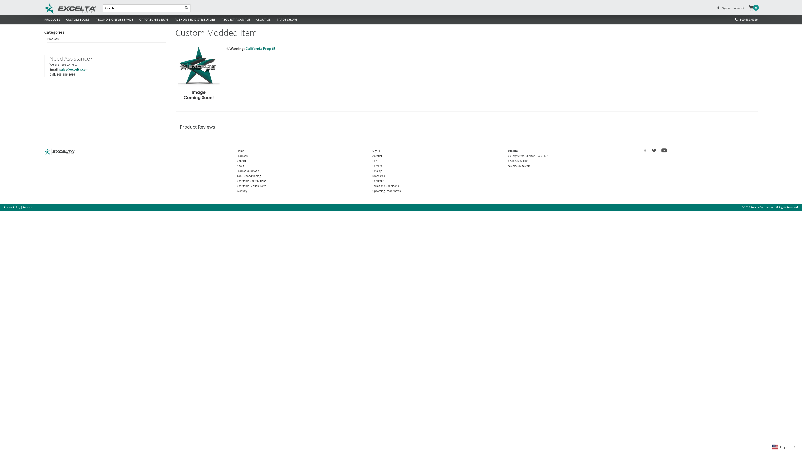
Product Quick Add (248, 171)
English (784, 447)
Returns (27, 207)
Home (240, 151)
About (240, 166)
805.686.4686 (749, 20)
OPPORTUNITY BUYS (154, 20)
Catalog (377, 171)
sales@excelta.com (74, 69)
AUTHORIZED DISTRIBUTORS (195, 20)
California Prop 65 (260, 48)
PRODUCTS (52, 20)
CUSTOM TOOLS (77, 20)
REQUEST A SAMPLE (236, 20)
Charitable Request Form (251, 186)
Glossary (242, 191)
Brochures (378, 176)
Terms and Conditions (385, 186)
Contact (241, 161)
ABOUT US (263, 20)
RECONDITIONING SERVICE (114, 20)
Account (739, 8)
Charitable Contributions (251, 181)
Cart (374, 161)
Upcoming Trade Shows (386, 191)
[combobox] (784, 447)
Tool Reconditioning (249, 176)
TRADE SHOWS (287, 20)
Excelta (57, 13)
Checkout (377, 181)
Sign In (726, 8)
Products (53, 39)
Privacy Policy (12, 207)
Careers (377, 166)
